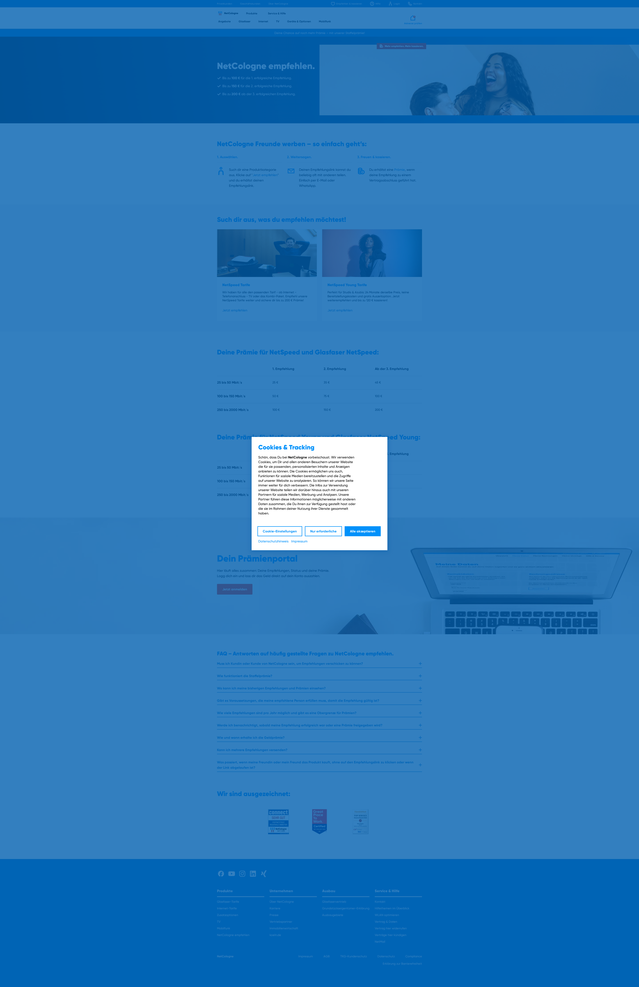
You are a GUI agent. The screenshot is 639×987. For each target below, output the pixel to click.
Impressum (299, 541)
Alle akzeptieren (362, 531)
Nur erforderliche (323, 531)
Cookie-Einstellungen (280, 531)
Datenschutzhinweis (273, 541)
